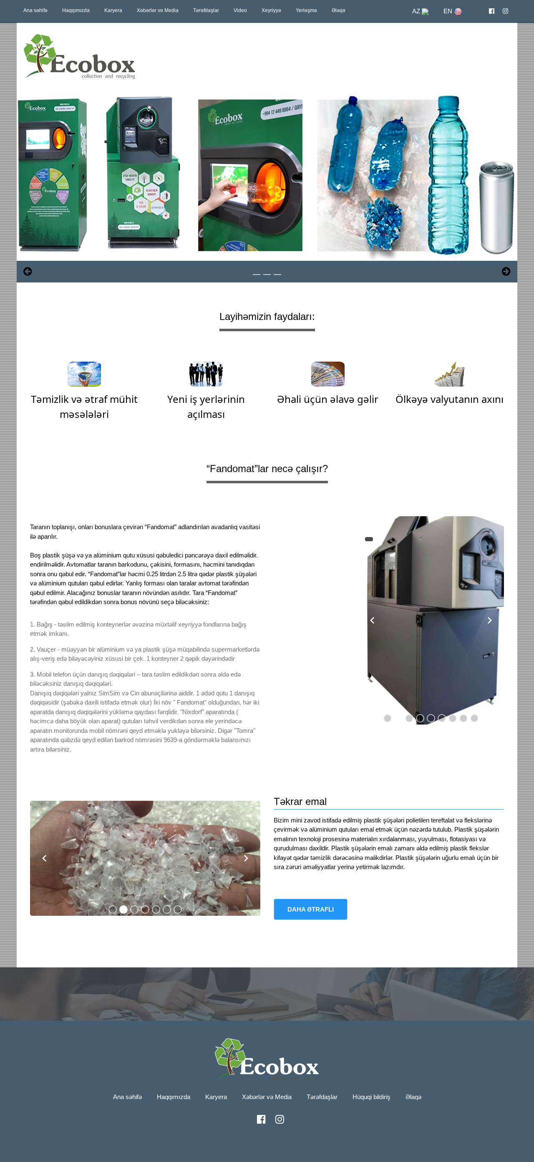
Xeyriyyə (271, 10)
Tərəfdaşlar (206, 10)
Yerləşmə (306, 10)
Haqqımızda (76, 10)
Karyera (113, 10)
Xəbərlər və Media (158, 10)
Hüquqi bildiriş (371, 1096)
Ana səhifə (35, 10)
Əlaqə (338, 10)
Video (240, 10)
